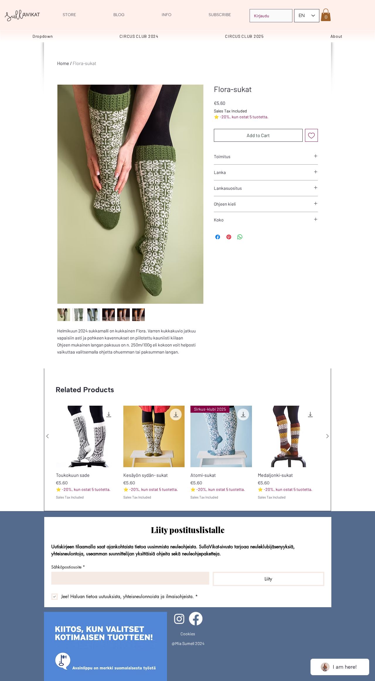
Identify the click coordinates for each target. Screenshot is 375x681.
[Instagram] (179, 618)
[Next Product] (327, 436)
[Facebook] (195, 618)
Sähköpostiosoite (68, 566)
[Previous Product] (47, 436)
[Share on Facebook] (217, 236)
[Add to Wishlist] (311, 135)
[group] (187, 455)
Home (63, 63)
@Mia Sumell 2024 (188, 643)
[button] (326, 14)
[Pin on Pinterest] (228, 236)
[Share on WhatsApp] (239, 236)
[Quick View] (86, 436)
